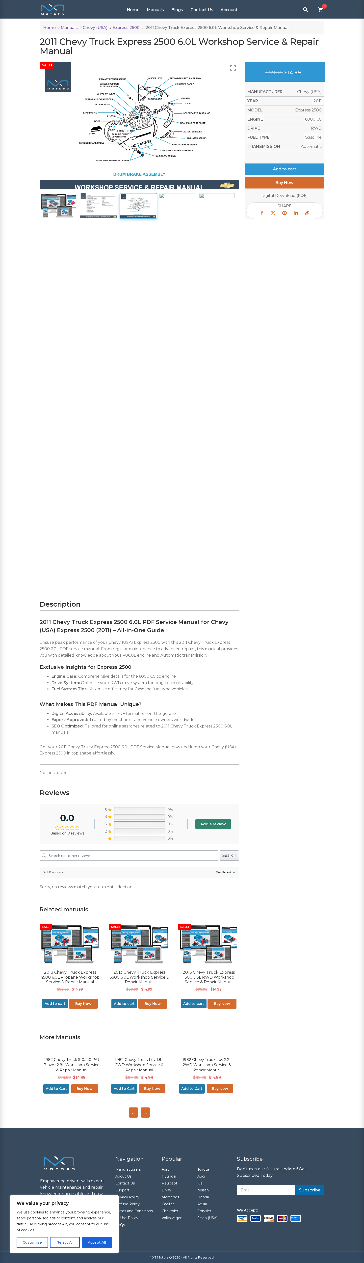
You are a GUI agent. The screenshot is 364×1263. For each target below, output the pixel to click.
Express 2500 (126, 27)
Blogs (177, 9)
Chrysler (204, 1211)
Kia (200, 1183)
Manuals (155, 9)
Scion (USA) (207, 1218)
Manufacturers (128, 1169)
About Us (123, 1176)
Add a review (213, 824)
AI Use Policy (126, 1218)
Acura (202, 1204)
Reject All (65, 1242)
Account (229, 9)
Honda (203, 1197)
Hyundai (169, 1176)
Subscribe (310, 1189)
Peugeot (169, 1183)
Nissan (203, 1190)
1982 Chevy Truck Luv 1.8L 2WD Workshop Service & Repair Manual (139, 1064)
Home (133, 9)
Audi (201, 1176)
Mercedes (170, 1197)
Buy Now (83, 1003)
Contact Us (201, 9)
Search (229, 855)
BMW (167, 1190)
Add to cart (284, 168)
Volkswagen (172, 1218)
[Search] (306, 10)
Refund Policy (127, 1204)
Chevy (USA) (95, 27)
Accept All (97, 1242)
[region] (64, 1224)
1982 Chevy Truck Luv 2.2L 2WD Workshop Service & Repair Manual (207, 1064)
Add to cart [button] (55, 1003)
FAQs (120, 1225)
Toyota (203, 1169)
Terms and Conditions (134, 1211)
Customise (32, 1242)
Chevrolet (170, 1211)
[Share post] (262, 214)
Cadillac (168, 1204)
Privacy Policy (127, 1197)
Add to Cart (56, 1088)
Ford (166, 1169)
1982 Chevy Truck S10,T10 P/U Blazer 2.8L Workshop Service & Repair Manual (72, 1064)
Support (122, 1190)
